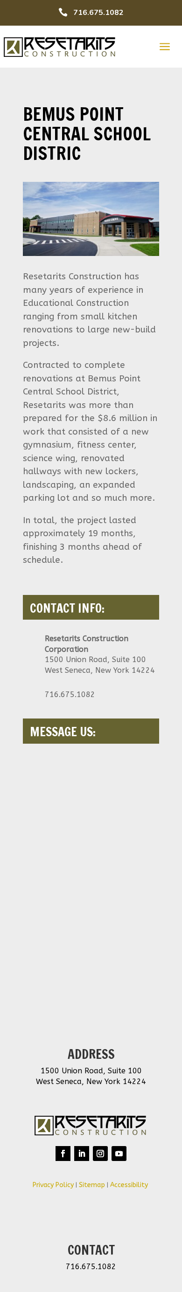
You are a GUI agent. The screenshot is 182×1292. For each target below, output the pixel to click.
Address (91, 1054)
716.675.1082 (98, 12)
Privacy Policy (53, 1185)
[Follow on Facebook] (63, 1153)
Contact (91, 1250)
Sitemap (92, 1185)
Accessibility (130, 1185)
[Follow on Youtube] (119, 1153)
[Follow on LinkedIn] (81, 1153)
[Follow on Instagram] (100, 1153)
